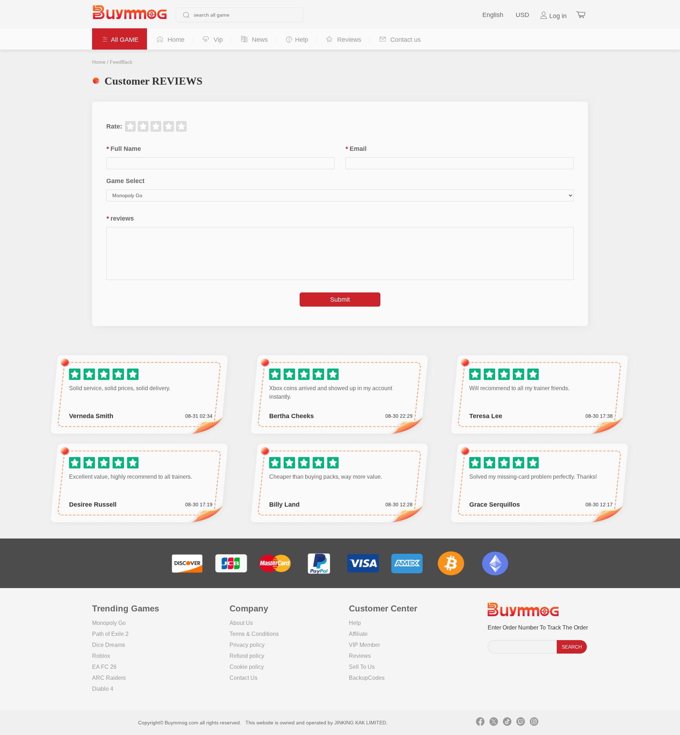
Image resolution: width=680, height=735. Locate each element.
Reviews (360, 656)
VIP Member (364, 645)
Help (355, 623)
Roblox (101, 656)
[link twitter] (493, 722)
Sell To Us (362, 667)
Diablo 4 (102, 689)
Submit (340, 299)
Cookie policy (247, 667)
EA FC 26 (104, 667)
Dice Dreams (108, 645)
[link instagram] (534, 722)
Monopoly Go (109, 623)
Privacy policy (247, 645)
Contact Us (243, 678)
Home (99, 62)
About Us (241, 623)
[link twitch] (520, 722)
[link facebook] (480, 722)
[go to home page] (129, 14)
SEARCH (572, 647)
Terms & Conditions (254, 634)
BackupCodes (367, 678)
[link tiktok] (507, 722)
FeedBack (121, 62)
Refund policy (247, 656)
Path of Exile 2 (110, 634)
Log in (557, 15)
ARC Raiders (109, 678)
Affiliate (358, 634)
